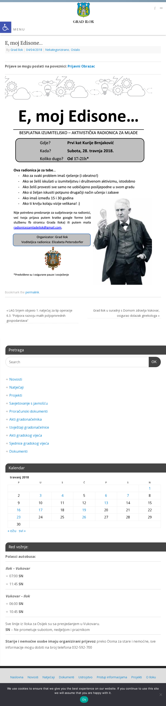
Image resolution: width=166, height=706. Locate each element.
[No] (160, 694)
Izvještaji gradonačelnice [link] (29, 427)
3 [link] (41, 495)
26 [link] (84, 517)
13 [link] (106, 502)
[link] (5, 27)
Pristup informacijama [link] (112, 677)
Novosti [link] (15, 379)
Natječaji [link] (16, 387)
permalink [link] (32, 292)
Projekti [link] (15, 395)
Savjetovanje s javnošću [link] (28, 403)
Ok (84, 699)
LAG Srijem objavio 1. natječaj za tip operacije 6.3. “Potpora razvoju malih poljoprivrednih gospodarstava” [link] (39, 315)
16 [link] (19, 510)
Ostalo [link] (75, 50)
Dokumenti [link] (18, 451)
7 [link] (128, 495)
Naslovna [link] (16, 677)
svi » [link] (22, 530)
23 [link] (19, 517)
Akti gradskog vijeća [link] (25, 435)
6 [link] (106, 495)
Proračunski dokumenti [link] (28, 411)
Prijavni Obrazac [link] (81, 66)
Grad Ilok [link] (17, 50)
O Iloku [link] (151, 677)
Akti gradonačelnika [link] (25, 419)
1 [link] (150, 488)
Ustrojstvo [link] (85, 677)
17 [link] (40, 510)
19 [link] (84, 510)
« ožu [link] (12, 530)
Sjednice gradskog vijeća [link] (29, 443)
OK (153, 362)
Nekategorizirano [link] (57, 50)
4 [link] (62, 495)
